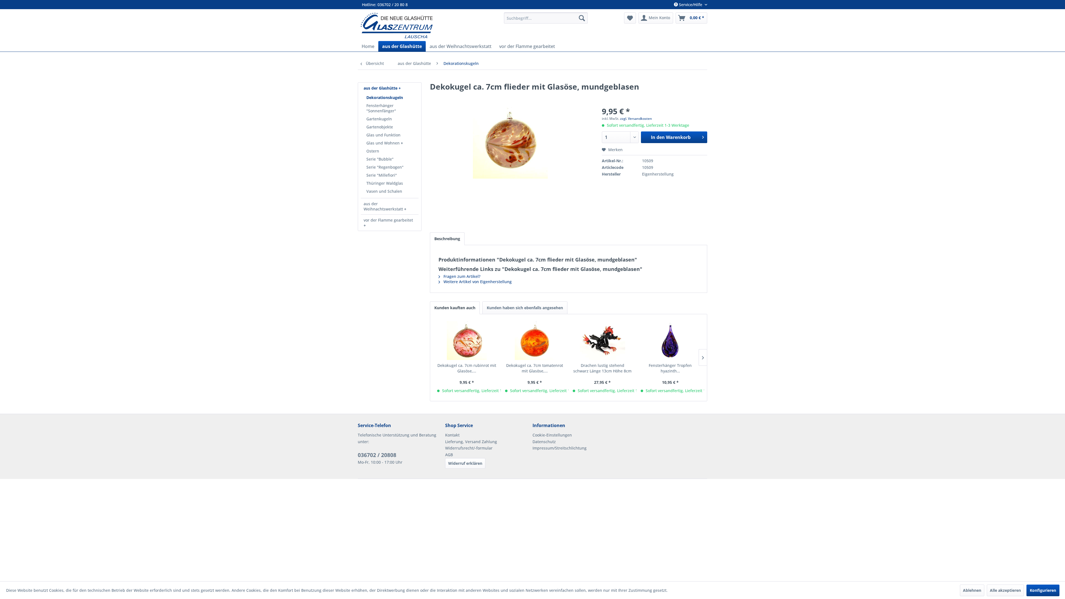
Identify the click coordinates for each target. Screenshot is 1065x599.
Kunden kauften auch (454, 307)
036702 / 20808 (377, 455)
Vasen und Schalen (384, 191)
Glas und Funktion (383, 135)
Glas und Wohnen (383, 143)
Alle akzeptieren (1005, 590)
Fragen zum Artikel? (461, 276)
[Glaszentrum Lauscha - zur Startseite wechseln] (429, 25)
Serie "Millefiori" (381, 175)
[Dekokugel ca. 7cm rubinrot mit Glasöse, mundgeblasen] (467, 340)
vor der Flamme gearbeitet (388, 220)
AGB (449, 454)
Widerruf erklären (465, 463)
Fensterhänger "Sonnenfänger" (381, 108)
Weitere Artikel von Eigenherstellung (477, 281)
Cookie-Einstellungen (552, 435)
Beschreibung (447, 238)
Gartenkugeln (379, 118)
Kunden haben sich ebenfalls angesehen (525, 307)
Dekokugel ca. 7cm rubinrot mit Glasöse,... (466, 368)
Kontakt (452, 435)
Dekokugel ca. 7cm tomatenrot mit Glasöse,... (534, 368)
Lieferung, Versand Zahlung (471, 441)
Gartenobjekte (379, 127)
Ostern (372, 151)
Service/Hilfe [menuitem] (690, 4)
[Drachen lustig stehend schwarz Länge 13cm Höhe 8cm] (602, 340)
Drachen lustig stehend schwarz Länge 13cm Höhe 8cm (602, 368)
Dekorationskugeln (384, 97)
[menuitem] (546, 18)
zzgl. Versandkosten (636, 118)
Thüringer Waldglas (384, 183)
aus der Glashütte (381, 88)
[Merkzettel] (630, 18)
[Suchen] (582, 18)
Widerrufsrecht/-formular (469, 448)
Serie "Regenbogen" (385, 167)
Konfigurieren (1043, 590)
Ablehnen (972, 590)
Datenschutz (544, 441)
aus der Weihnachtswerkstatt (384, 206)
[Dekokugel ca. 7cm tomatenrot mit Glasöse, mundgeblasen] (535, 340)
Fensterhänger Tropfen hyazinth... (670, 368)
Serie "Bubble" (380, 159)
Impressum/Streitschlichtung (559, 448)
